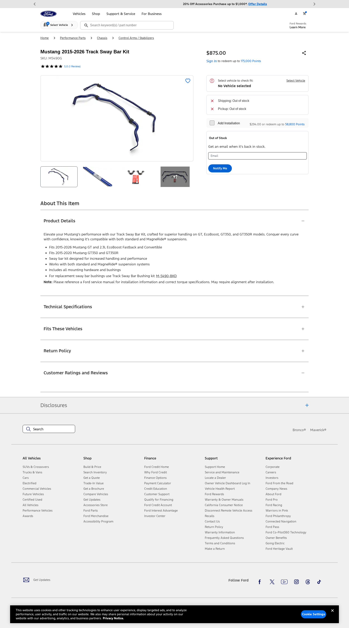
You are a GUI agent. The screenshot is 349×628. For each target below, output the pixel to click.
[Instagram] (296, 581)
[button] (112, 460)
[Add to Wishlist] (188, 81)
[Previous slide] (35, 4)
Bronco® (299, 430)
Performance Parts (73, 38)
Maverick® (318, 430)
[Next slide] (314, 4)
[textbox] (49, 429)
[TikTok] (319, 581)
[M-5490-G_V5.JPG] (97, 176)
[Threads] (307, 581)
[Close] (332, 613)
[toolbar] (174, 4)
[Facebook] (260, 581)
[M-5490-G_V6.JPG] (136, 176)
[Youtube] (284, 581)
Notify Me (220, 168)
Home (44, 38)
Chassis (102, 38)
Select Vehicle (295, 80)
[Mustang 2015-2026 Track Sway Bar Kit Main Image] (59, 176)
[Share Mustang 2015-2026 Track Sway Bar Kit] (304, 53)
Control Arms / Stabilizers (136, 38)
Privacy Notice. (113, 618)
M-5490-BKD (166, 276)
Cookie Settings (313, 614)
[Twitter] (272, 581)
